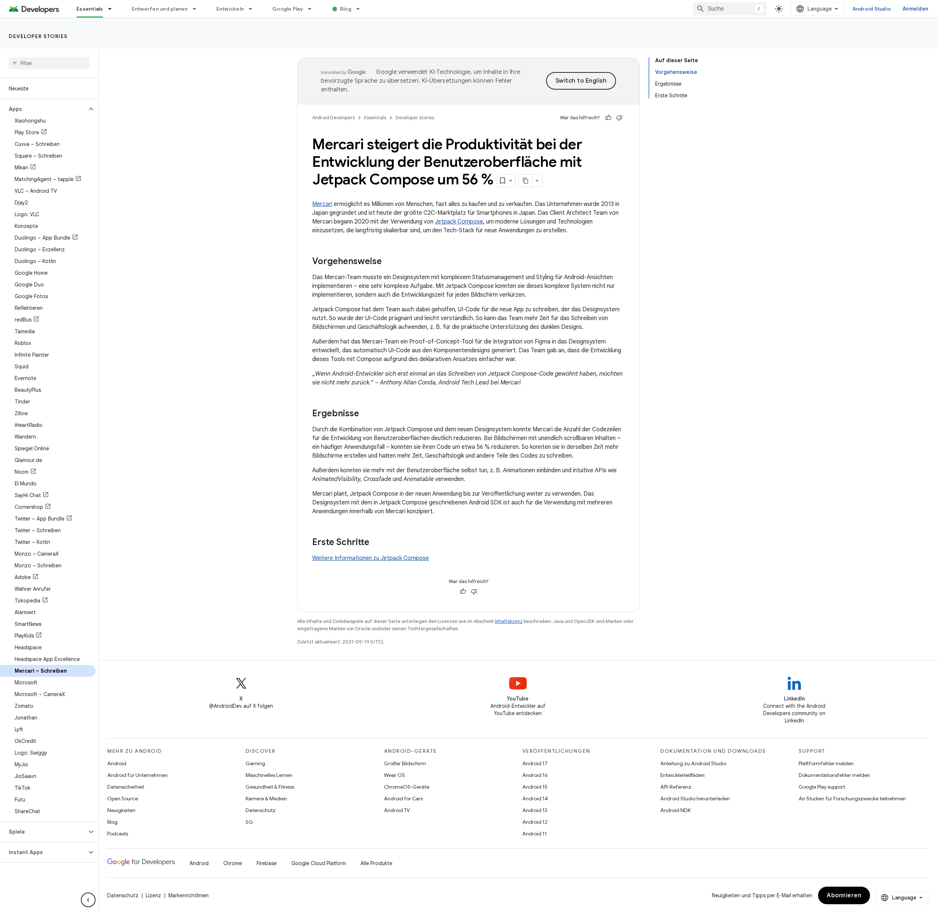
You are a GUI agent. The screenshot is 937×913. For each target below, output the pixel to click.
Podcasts (117, 833)
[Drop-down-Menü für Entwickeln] (254, 9)
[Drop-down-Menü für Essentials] (113, 9)
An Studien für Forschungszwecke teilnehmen (852, 798)
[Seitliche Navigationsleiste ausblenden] (88, 900)
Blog (345, 8)
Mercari (322, 204)
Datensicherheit (125, 787)
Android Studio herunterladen (695, 798)
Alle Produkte (376, 863)
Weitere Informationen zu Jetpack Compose (370, 558)
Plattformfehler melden (826, 763)
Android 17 (535, 763)
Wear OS (394, 775)
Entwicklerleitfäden (682, 775)
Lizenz (153, 895)
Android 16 (535, 775)
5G (249, 822)
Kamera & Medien (266, 798)
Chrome (232, 863)
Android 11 (534, 833)
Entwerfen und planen (160, 8)
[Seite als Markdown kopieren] (525, 180)
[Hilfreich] (608, 117)
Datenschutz (261, 810)
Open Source (122, 798)
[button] (43, 109)
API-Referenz (675, 787)
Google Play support (822, 787)
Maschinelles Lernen (269, 775)
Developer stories (38, 36)
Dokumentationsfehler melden (834, 775)
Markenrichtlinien (188, 895)
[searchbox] (49, 63)
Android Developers (333, 117)
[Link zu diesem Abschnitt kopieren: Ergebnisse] (366, 414)
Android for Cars (403, 798)
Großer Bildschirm (405, 763)
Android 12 (535, 822)
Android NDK (675, 810)
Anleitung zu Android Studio (693, 763)
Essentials (89, 8)
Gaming (255, 763)
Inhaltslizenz (509, 621)
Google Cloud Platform (318, 863)
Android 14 (535, 798)
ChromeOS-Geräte (406, 787)
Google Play (287, 8)
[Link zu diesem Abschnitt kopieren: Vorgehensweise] (389, 262)
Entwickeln (230, 8)
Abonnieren (844, 895)
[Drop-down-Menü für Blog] (361, 9)
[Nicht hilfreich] (619, 117)
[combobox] (729, 8)
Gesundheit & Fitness (270, 787)
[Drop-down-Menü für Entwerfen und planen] (198, 9)
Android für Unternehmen (137, 775)
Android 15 (535, 787)
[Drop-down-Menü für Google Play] (313, 9)
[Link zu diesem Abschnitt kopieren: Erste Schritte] (376, 542)
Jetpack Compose (459, 221)
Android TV (397, 810)
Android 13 (534, 810)
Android (116, 763)
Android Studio (871, 8)
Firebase (267, 863)
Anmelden (915, 8)
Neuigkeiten (121, 810)
